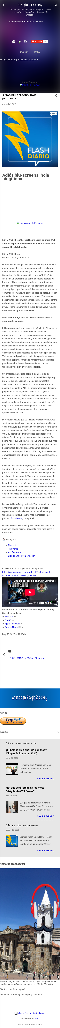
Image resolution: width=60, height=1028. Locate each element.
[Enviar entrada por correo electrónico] (10, 652)
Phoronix (12, 545)
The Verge (13, 548)
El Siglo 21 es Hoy (30, 5)
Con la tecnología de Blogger (32, 1013)
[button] (56, 96)
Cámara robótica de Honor (22, 825)
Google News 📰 (13, 627)
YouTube (9, 616)
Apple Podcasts (12, 623)
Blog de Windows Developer (21, 556)
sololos (37, 1019)
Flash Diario (16, 518)
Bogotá (24, 52)
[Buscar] (56, 5)
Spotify (8, 620)
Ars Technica (14, 552)
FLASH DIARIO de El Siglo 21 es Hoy (26, 658)
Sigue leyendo (45, 778)
